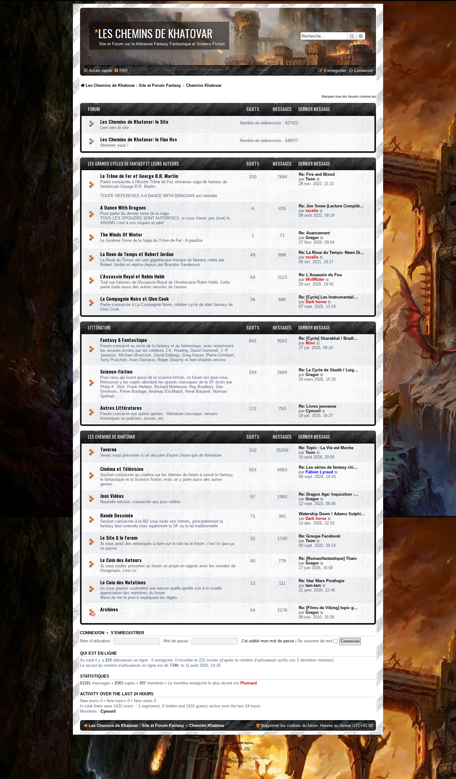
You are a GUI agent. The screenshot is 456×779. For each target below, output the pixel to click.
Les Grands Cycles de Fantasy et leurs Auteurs (133, 163)
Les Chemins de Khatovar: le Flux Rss (138, 139)
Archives (109, 609)
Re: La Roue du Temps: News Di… (331, 252)
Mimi (310, 343)
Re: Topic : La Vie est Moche (326, 447)
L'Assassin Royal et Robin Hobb (132, 276)
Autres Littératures (121, 407)
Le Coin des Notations (123, 582)
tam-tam (313, 585)
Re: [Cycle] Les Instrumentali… (328, 297)
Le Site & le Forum (118, 537)
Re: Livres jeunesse (317, 406)
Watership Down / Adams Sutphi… (332, 513)
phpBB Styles (243, 743)
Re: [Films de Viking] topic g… (328, 607)
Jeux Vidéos (112, 495)
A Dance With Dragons (123, 207)
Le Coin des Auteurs (121, 560)
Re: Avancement (314, 233)
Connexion (92, 633)
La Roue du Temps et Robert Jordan (136, 254)
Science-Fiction (116, 371)
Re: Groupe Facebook (319, 536)
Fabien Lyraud (319, 472)
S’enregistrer (127, 633)
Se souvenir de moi (315, 641)
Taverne (108, 449)
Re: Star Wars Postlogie (321, 580)
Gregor (312, 237)
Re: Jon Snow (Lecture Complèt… (331, 206)
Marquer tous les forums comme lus (349, 96)
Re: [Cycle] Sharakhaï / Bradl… (328, 338)
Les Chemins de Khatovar (111, 436)
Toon (310, 179)
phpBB (214, 758)
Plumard (248, 683)
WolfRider (315, 279)
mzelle (312, 210)
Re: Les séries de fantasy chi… (328, 467)
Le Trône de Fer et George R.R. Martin (139, 175)
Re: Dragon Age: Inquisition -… (329, 494)
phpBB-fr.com (236, 761)
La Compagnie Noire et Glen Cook (134, 298)
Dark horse (316, 301)
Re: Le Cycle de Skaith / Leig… (328, 370)
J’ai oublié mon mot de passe (267, 641)
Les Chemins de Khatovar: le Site (134, 121)
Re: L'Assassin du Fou (320, 274)
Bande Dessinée (116, 515)
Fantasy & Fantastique (123, 339)
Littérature (99, 327)
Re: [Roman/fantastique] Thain (328, 558)
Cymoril (313, 411)
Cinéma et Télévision (121, 468)
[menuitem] (120, 70)
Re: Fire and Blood (317, 174)
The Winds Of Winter (121, 234)
